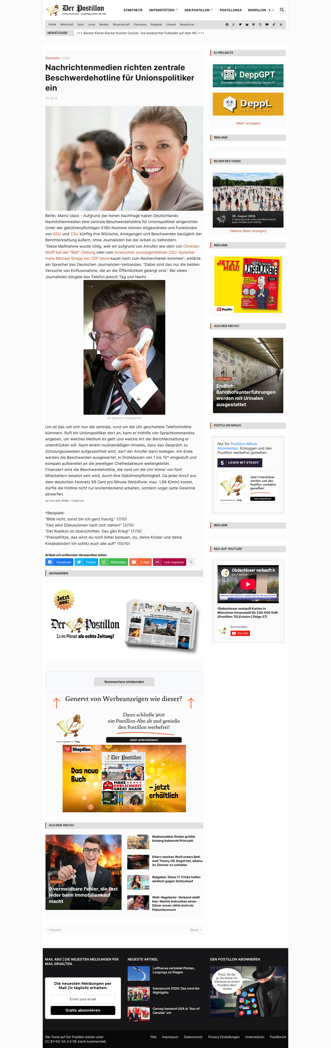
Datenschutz (193, 1037)
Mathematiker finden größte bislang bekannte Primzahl (173, 838)
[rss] (281, 24)
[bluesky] (247, 24)
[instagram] (260, 24)
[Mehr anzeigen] (191, 562)
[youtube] (267, 24)
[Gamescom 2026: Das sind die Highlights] (139, 993)
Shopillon (257, 10)
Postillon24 (231, 10)
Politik (52, 24)
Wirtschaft (66, 24)
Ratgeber (156, 24)
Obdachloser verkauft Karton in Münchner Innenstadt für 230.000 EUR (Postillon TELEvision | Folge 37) (248, 612)
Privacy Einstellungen (224, 1037)
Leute (91, 24)
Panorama (140, 24)
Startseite (133, 10)
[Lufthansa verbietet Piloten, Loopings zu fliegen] (139, 973)
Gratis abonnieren (83, 1010)
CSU (74, 234)
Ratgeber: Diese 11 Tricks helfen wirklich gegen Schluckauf (176, 879)
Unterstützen (161, 10)
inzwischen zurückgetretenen (141, 252)
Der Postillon (197, 10)
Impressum (170, 1037)
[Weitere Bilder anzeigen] (248, 231)
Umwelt (171, 24)
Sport (80, 24)
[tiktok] (274, 24)
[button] (271, 10)
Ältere (194, 930)
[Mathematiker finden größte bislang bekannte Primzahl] (138, 842)
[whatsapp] (233, 24)
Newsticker (187, 24)
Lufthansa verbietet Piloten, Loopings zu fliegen (174, 970)
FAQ (153, 1037)
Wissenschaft (121, 24)
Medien (104, 24)
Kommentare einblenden (124, 682)
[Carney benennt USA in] (139, 1014)
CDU (66, 58)
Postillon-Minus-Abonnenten (238, 445)
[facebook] (227, 24)
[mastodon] (253, 24)
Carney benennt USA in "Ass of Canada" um (176, 1010)
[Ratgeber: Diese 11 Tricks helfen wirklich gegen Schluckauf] (138, 882)
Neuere (55, 930)
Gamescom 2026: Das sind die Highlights (176, 990)
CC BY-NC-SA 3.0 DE (61, 1041)
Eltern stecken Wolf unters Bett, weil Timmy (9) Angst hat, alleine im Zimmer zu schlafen (177, 861)
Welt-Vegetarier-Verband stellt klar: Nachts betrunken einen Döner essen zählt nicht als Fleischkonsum (176, 903)
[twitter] (240, 24)
